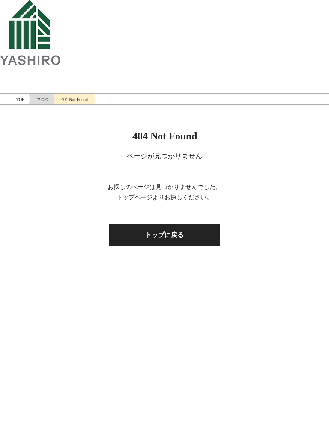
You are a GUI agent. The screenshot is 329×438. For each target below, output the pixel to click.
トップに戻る (164, 234)
